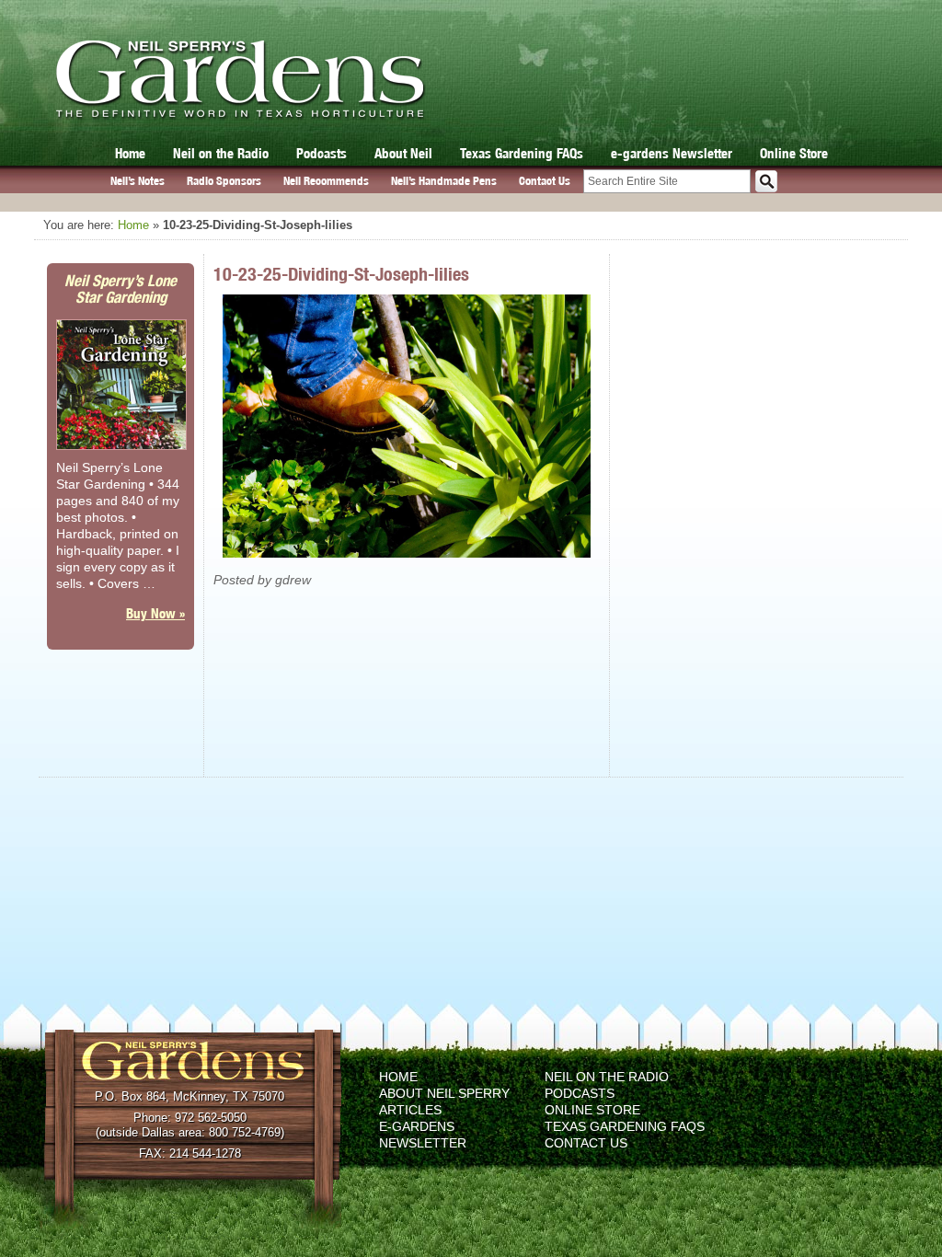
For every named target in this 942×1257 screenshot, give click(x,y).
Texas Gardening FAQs (521, 153)
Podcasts (321, 153)
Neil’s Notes (137, 181)
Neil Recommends (326, 181)
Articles (410, 1109)
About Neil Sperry (444, 1093)
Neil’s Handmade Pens (444, 181)
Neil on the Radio (221, 153)
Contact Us (544, 181)
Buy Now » (155, 613)
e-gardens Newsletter (671, 153)
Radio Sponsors (224, 181)
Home (130, 153)
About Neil (403, 153)
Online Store (794, 153)
